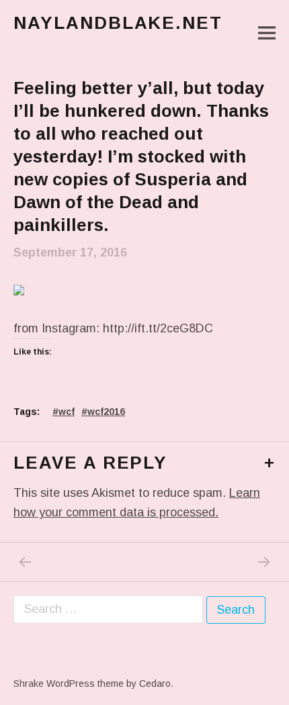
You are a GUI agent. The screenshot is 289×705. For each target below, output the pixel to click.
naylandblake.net (117, 23)
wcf (66, 411)
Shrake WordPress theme (68, 683)
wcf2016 (106, 411)
